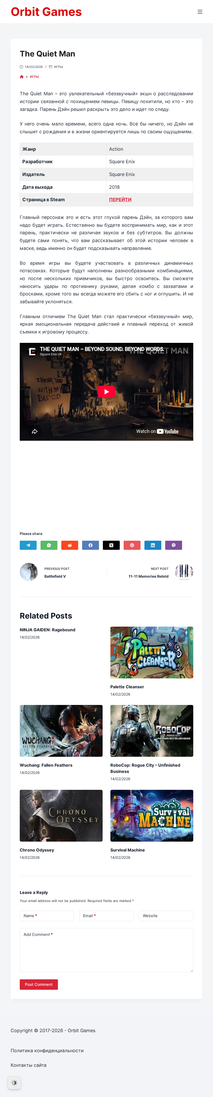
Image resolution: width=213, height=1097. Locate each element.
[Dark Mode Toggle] (14, 1082)
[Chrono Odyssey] (61, 816)
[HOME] (22, 77)
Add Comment (38, 934)
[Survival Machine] (151, 816)
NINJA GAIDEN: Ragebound (47, 629)
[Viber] (173, 545)
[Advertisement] (106, 479)
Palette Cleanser (127, 686)
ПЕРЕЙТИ (120, 199)
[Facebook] (90, 545)
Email (89, 915)
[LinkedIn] (152, 545)
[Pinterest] (132, 545)
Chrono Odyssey (37, 850)
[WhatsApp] (49, 545)
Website (150, 915)
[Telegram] (28, 545)
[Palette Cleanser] (151, 652)
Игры (58, 67)
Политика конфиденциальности (47, 1050)
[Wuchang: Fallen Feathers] (61, 731)
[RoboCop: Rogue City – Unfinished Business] (151, 731)
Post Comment (39, 984)
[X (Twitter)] (111, 545)
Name (30, 915)
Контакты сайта (28, 1065)
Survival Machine (127, 850)
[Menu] (200, 11)
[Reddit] (69, 545)
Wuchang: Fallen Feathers (46, 765)
